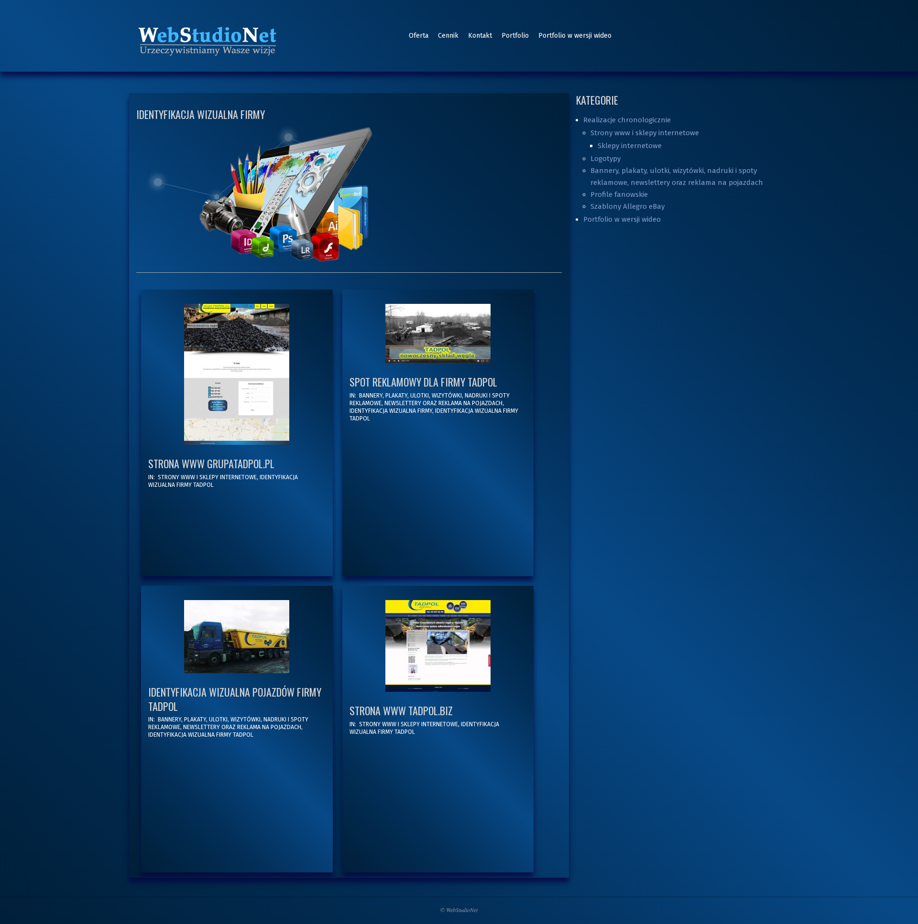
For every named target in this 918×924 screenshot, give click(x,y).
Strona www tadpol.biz (401, 710)
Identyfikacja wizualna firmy (391, 411)
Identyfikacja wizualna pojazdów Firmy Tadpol (234, 698)
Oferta (418, 36)
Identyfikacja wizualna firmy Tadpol (200, 734)
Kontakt (480, 36)
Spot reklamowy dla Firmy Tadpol (423, 381)
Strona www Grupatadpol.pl (211, 463)
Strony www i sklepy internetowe (207, 477)
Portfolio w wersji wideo (575, 36)
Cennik (448, 36)
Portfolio (515, 36)
